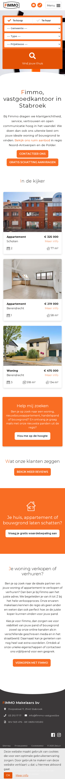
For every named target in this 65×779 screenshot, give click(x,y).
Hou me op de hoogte (32, 435)
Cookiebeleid (37, 745)
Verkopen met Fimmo (32, 662)
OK (8, 775)
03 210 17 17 (14, 715)
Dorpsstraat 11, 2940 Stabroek (25, 709)
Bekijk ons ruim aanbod (32, 140)
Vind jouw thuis (32, 63)
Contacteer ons (32, 153)
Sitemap (6, 745)
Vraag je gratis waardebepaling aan (32, 533)
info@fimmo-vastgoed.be (44, 715)
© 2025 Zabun (54, 745)
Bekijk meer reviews (32, 471)
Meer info (22, 775)
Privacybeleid (21, 745)
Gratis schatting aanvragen (32, 162)
